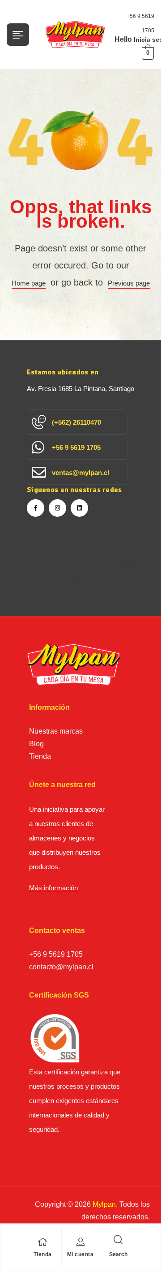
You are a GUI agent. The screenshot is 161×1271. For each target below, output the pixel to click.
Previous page (129, 283)
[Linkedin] (79, 508)
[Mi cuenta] (80, 1241)
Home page (29, 283)
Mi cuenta (80, 1254)
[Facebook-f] (35, 508)
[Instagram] (57, 508)
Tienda (43, 1254)
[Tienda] (42, 1241)
